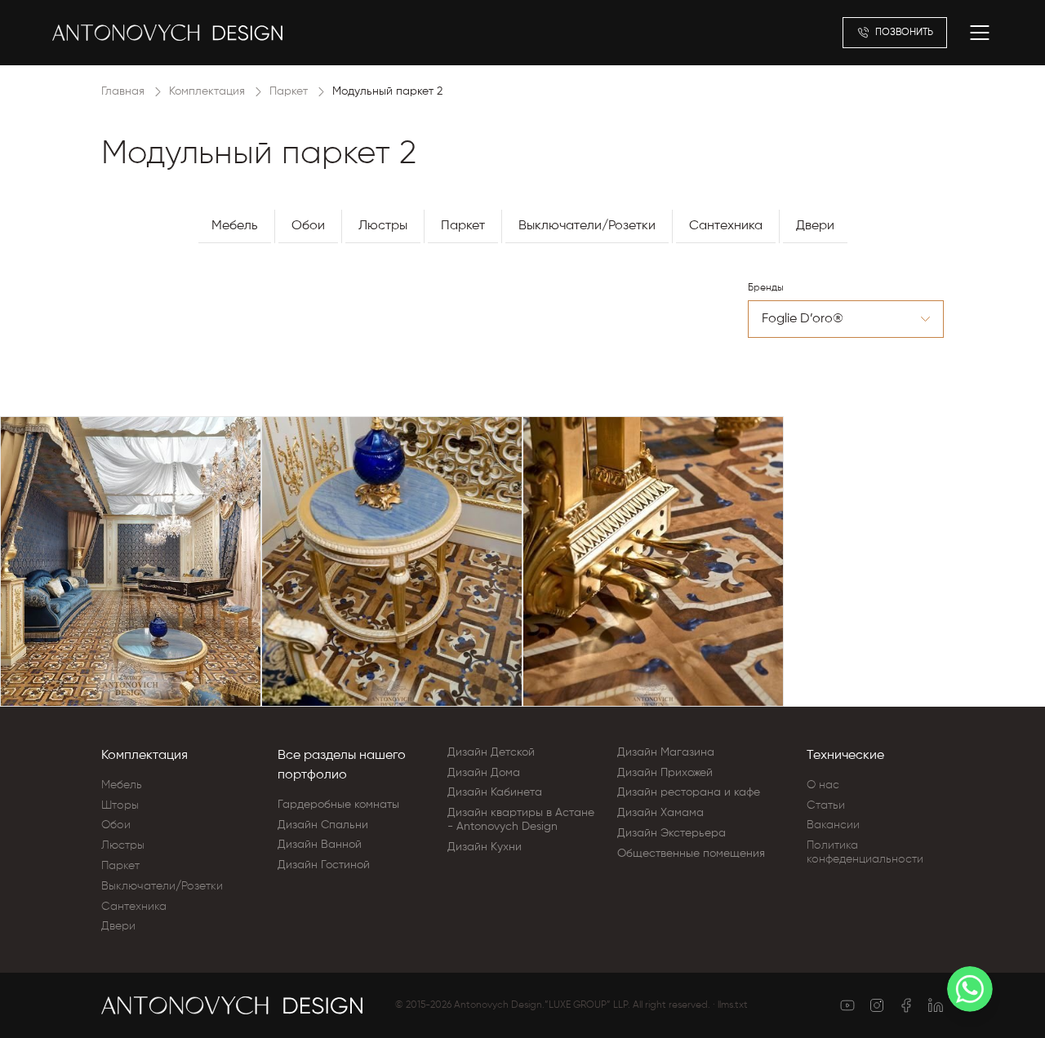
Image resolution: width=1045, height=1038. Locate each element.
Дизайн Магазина (665, 752)
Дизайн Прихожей (665, 772)
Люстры (382, 226)
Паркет (288, 91)
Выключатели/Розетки (587, 226)
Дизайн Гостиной (324, 865)
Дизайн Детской (491, 752)
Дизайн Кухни (484, 847)
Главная (123, 91)
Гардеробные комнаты (338, 804)
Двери (815, 226)
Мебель (234, 226)
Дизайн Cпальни (323, 825)
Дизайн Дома (483, 772)
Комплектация (207, 91)
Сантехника (726, 226)
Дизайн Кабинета (494, 792)
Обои (308, 226)
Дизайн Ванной (320, 844)
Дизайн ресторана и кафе (688, 792)
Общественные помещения (691, 853)
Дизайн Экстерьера (671, 833)
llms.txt (733, 1005)
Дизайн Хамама (660, 812)
